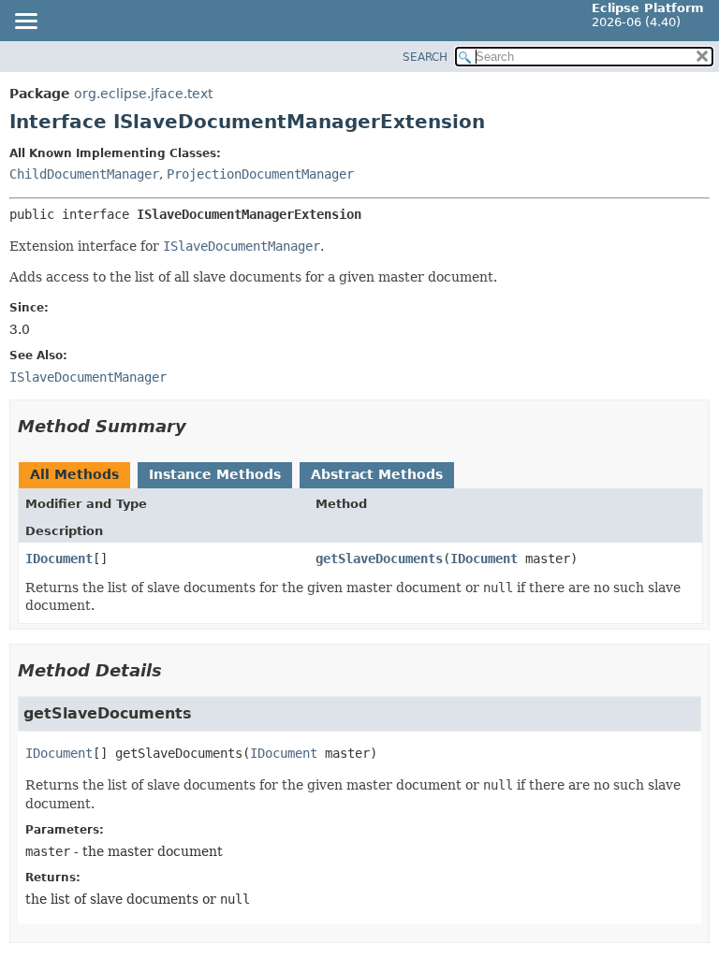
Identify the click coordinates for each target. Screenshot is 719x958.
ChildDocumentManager (84, 174)
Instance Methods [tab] (215, 474)
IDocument (59, 558)
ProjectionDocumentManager (260, 174)
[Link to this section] (199, 426)
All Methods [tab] (74, 474)
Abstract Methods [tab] (377, 474)
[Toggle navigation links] (25, 22)
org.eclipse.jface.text (143, 93)
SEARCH (425, 57)
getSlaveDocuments (379, 558)
